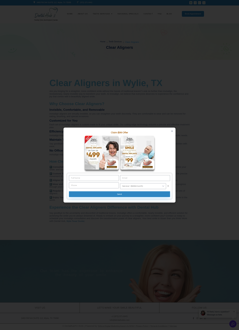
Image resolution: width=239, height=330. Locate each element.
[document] (119, 165)
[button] (172, 131)
